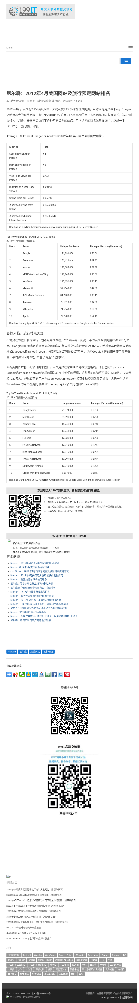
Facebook (93, 955)
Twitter (93, 960)
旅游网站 (35, 651)
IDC (124, 955)
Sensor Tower (45, 960)
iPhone (11, 960)
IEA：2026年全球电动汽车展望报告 (23, 927)
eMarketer (80, 955)
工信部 (29, 969)
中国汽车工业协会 (16, 964)
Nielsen (31, 100)
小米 (20, 969)
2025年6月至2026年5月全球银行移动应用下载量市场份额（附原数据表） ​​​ (42, 900)
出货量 (93, 964)
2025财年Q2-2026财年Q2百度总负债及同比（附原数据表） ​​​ (35, 895)
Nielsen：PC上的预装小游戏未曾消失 (30, 591)
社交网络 (36, 974)
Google (115, 955)
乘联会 (53, 964)
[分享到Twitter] (60, 674)
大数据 (11, 969)
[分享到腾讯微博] (35, 674)
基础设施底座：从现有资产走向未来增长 (26, 933)
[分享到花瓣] (67, 674)
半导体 (103, 964)
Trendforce (81, 960)
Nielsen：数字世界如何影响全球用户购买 (32, 595)
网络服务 (68, 100)
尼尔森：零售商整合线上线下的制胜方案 (32, 583)
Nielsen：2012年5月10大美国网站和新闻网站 (35, 563)
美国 (73, 974)
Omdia (31, 960)
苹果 (81, 974)
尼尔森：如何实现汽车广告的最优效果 (31, 620)
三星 (102, 960)
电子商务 (12, 974)
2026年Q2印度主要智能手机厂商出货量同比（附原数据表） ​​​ (35, 889)
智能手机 (74, 969)
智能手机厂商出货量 (92, 969)
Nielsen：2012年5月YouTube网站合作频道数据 (36, 600)
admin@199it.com (110, 997)
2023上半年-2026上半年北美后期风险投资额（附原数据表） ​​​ (36, 906)
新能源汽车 (61, 969)
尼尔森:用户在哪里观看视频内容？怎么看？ (33, 587)
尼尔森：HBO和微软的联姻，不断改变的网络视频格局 (39, 608)
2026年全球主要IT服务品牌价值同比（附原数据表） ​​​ (31, 916)
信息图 (75, 964)
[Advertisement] (57, 30)
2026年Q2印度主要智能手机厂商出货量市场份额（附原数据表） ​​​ (38, 922)
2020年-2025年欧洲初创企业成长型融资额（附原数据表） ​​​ (34, 911)
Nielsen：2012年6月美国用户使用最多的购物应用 (37, 575)
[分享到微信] (22, 674)
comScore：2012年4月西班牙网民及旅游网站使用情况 (40, 571)
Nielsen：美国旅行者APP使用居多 (29, 579)
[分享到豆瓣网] (48, 674)
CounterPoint (65, 955)
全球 (84, 964)
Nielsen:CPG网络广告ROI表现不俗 (28, 612)
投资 (50, 969)
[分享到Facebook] (54, 674)
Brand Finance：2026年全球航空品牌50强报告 (29, 938)
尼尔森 (23, 651)
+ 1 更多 (78, 100)
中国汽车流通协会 (37, 964)
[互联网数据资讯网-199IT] (69, 11)
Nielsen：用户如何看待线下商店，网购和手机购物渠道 (39, 604)
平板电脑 (40, 969)
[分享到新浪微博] (15, 674)
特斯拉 (121, 969)
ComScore (50, 955)
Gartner (105, 955)
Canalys (38, 955)
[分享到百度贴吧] (41, 674)
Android (27, 955)
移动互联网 (49, 974)
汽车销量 (109, 969)
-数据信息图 (13, 955)
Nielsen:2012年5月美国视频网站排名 (30, 567)
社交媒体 (24, 974)
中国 (110, 960)
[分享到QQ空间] (28, 674)
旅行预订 (57, 100)
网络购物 (63, 974)
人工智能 (64, 964)
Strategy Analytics (64, 960)
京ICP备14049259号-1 (42, 993)
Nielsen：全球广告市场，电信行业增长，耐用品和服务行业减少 (44, 616)
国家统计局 (115, 964)
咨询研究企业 (44, 100)
